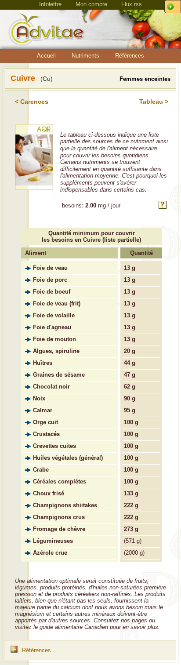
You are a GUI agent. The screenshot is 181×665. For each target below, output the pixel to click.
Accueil (46, 55)
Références (129, 55)
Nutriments (85, 55)
